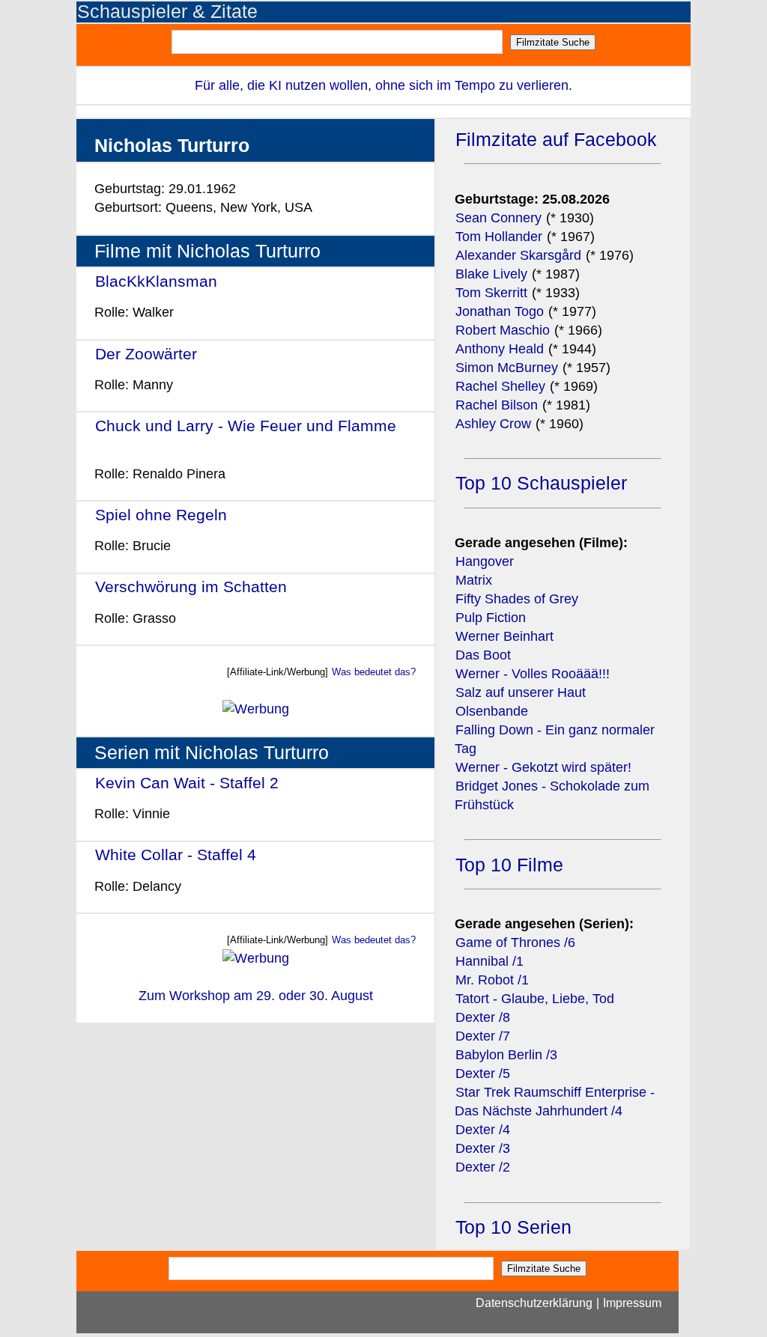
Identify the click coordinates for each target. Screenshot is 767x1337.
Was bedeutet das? (374, 671)
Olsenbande (491, 711)
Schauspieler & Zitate (167, 11)
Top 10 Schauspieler (541, 483)
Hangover (484, 561)
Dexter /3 (482, 1148)
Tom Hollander (498, 236)
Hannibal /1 (489, 961)
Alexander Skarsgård (518, 255)
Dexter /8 (482, 1017)
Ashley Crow (493, 423)
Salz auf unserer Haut (520, 692)
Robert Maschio (502, 330)
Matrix (473, 580)
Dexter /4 (482, 1129)
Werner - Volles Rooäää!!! (532, 673)
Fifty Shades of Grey (516, 598)
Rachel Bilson (496, 405)
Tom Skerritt (491, 292)
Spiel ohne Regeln (161, 514)
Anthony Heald (499, 348)
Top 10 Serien (513, 1227)
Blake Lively (491, 274)
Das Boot (483, 655)
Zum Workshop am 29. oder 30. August (256, 995)
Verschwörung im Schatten (191, 586)
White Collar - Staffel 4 (175, 854)
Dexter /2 (482, 1167)
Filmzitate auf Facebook (556, 140)
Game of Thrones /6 (515, 942)
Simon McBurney (506, 367)
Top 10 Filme (509, 865)
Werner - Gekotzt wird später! (543, 767)
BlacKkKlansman (156, 281)
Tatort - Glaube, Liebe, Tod (534, 998)
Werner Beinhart (504, 636)
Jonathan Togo (499, 311)
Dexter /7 (482, 1036)
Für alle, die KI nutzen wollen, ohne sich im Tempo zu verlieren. (383, 85)
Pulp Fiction (490, 617)
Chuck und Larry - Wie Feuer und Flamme (245, 425)
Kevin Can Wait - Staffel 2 (187, 782)
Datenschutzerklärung (534, 1303)
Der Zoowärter (146, 353)
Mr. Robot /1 (492, 979)
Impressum (632, 1303)
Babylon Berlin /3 (506, 1054)
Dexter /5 (482, 1073)
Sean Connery (498, 217)
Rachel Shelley (500, 386)
